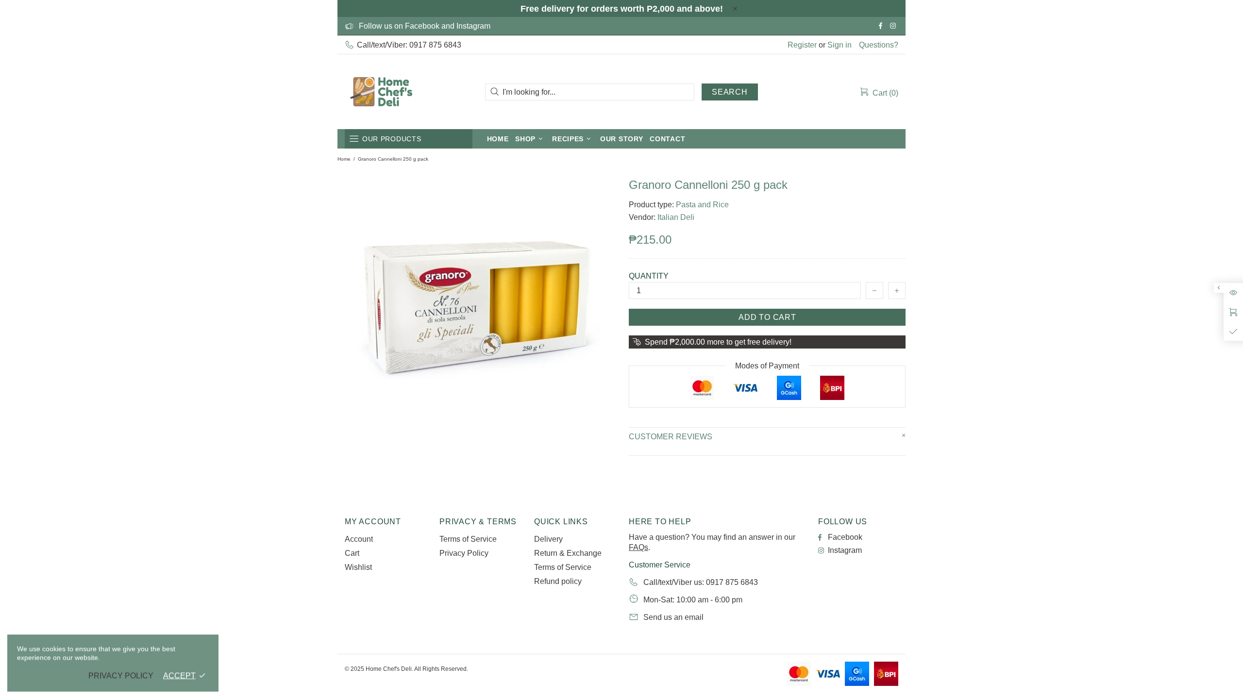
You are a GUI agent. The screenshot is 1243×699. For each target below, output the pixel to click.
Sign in (839, 45)
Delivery (548, 539)
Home (344, 159)
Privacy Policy (463, 553)
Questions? (878, 45)
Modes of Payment (767, 366)
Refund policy (558, 581)
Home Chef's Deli (381, 91)
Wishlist (358, 567)
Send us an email (673, 617)
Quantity (649, 276)
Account (359, 539)
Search (730, 92)
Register (802, 45)
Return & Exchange (568, 553)
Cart (352, 553)
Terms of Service (468, 539)
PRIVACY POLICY (120, 675)
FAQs (638, 547)
